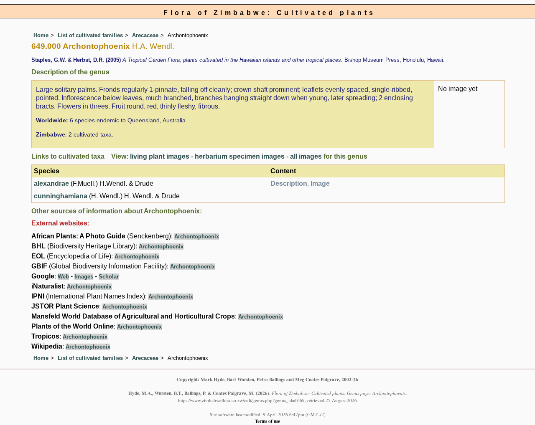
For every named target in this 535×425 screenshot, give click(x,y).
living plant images (159, 156)
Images (83, 276)
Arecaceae (145, 35)
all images (306, 156)
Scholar (109, 276)
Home (40, 35)
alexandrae (51, 183)
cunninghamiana (60, 196)
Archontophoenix (196, 236)
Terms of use (267, 421)
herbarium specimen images (240, 156)
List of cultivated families (90, 35)
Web (63, 276)
